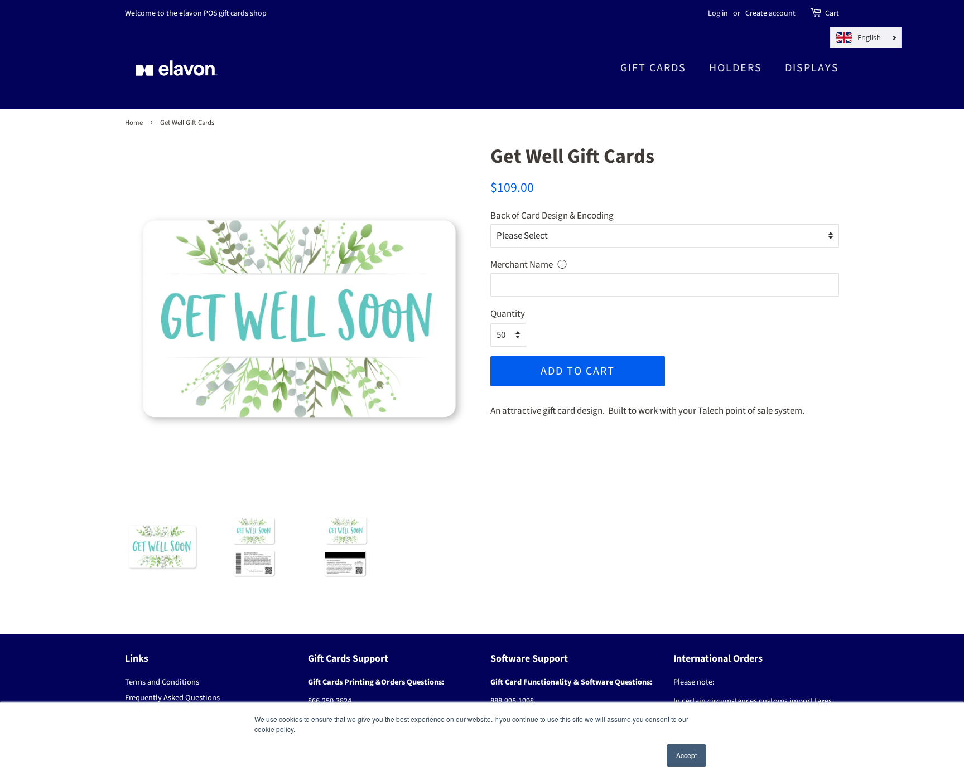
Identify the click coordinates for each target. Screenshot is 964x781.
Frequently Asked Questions (172, 698)
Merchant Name (521, 264)
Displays (812, 68)
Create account (770, 13)
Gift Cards (653, 68)
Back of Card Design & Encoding (552, 215)
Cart (832, 13)
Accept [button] (686, 755)
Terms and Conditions (162, 682)
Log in (718, 13)
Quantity (507, 314)
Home (134, 123)
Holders (735, 68)
